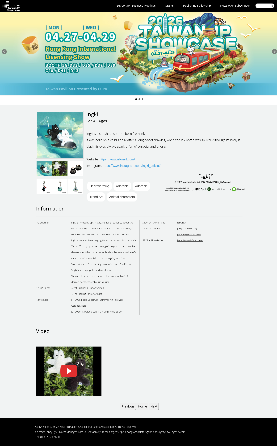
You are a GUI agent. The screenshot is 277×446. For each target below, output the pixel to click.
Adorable (122, 186)
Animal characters (122, 197)
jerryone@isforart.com (189, 234)
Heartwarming (99, 186)
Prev (4, 51)
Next (274, 51)
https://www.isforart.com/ (190, 240)
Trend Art (96, 197)
